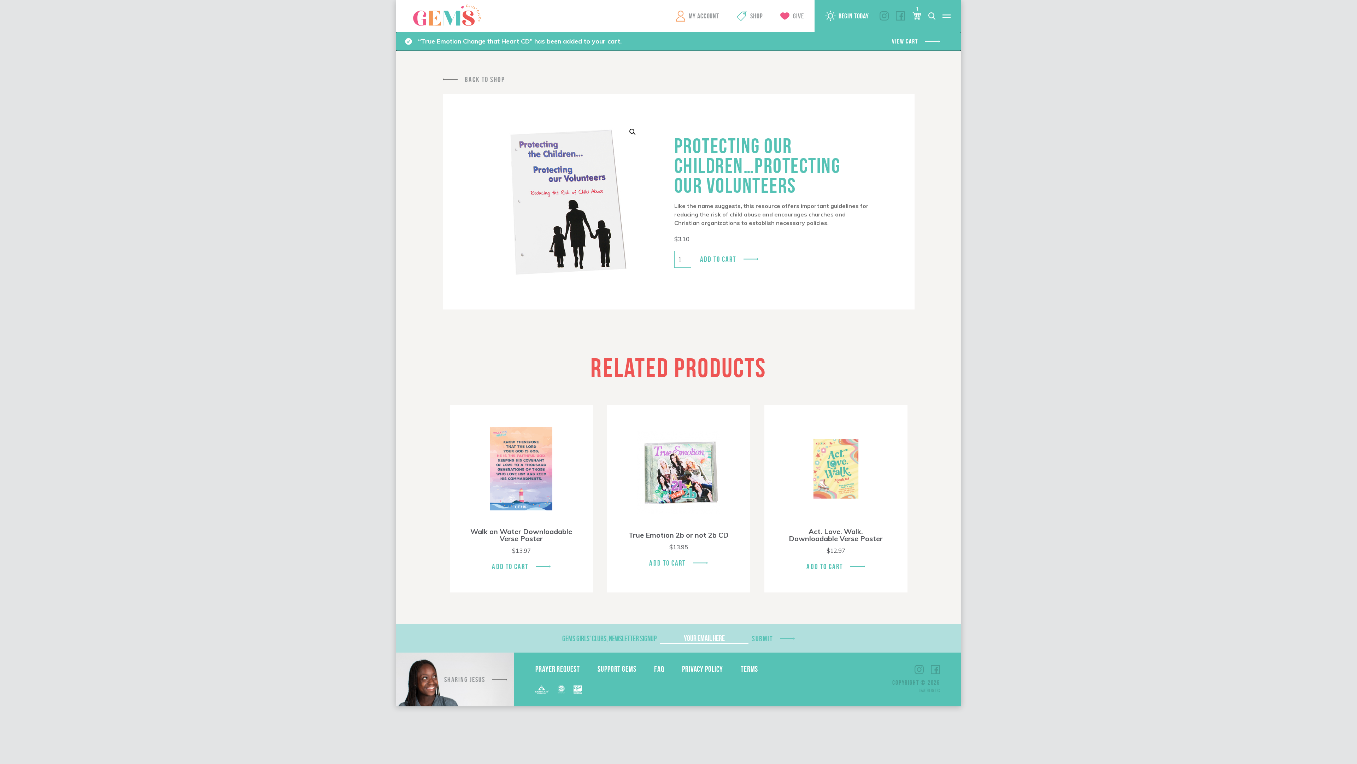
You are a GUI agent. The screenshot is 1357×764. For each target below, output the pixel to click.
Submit (762, 638)
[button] (632, 132)
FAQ (659, 669)
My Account (704, 16)
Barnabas (542, 689)
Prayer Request (557, 669)
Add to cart (718, 259)
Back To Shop (485, 79)
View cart (905, 41)
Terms (749, 669)
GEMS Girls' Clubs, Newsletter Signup (609, 638)
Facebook (900, 16)
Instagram (884, 16)
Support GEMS (617, 669)
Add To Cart (510, 566)
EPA (578, 689)
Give (798, 16)
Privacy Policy (702, 669)
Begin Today (854, 16)
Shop (756, 16)
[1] (916, 16)
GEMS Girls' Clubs (447, 15)
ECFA (561, 689)
